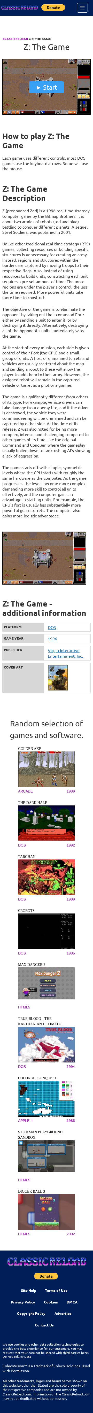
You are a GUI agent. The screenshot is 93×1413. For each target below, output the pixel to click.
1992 (71, 845)
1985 (71, 953)
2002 (71, 1234)
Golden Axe (29, 749)
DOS (52, 627)
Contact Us (44, 1325)
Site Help (28, 1290)
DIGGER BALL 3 (31, 1191)
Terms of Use (56, 1290)
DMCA (72, 1302)
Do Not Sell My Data (17, 1356)
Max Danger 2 (31, 965)
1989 (71, 791)
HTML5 (24, 1007)
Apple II (25, 1121)
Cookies (51, 1302)
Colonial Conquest (37, 1078)
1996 (52, 638)
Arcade (25, 791)
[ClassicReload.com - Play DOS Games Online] (19, 7)
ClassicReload (15, 39)
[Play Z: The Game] (46, 114)
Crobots (26, 911)
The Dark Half (32, 803)
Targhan (26, 857)
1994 (71, 1067)
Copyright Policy (31, 1313)
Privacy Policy (23, 1302)
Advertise (63, 1313)
